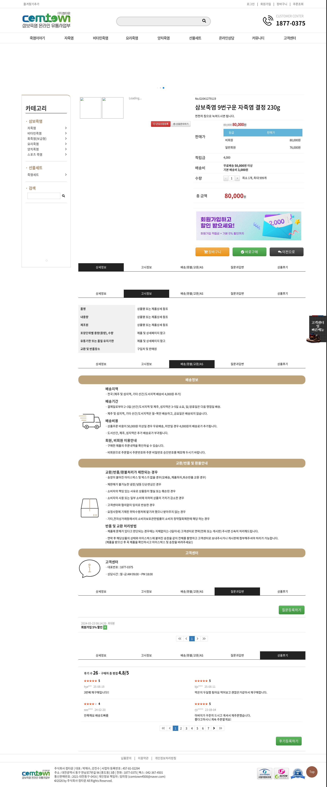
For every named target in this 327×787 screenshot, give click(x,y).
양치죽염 (163, 38)
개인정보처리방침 (165, 758)
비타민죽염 (100, 38)
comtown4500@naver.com (146, 776)
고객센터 (290, 38)
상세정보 (101, 267)
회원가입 (265, 4)
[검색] (204, 21)
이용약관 (143, 758)
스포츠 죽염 (34, 154)
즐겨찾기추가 (31, 4)
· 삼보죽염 (34, 121)
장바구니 (282, 4)
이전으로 (288, 251)
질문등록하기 (291, 609)
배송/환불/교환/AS (192, 267)
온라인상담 (226, 38)
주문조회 (298, 4)
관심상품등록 (161, 124)
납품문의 (126, 758)
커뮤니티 (258, 38)
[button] (160, 87)
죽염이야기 (37, 38)
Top (312, 772)
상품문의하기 (181, 124)
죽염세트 (33, 175)
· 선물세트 (34, 167)
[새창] (264, 773)
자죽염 (68, 38)
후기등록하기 (288, 741)
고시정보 (146, 267)
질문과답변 (237, 267)
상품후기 (282, 267)
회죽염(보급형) (36, 138)
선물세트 (195, 38)
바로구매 (251, 251)
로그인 (251, 4)
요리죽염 (132, 38)
